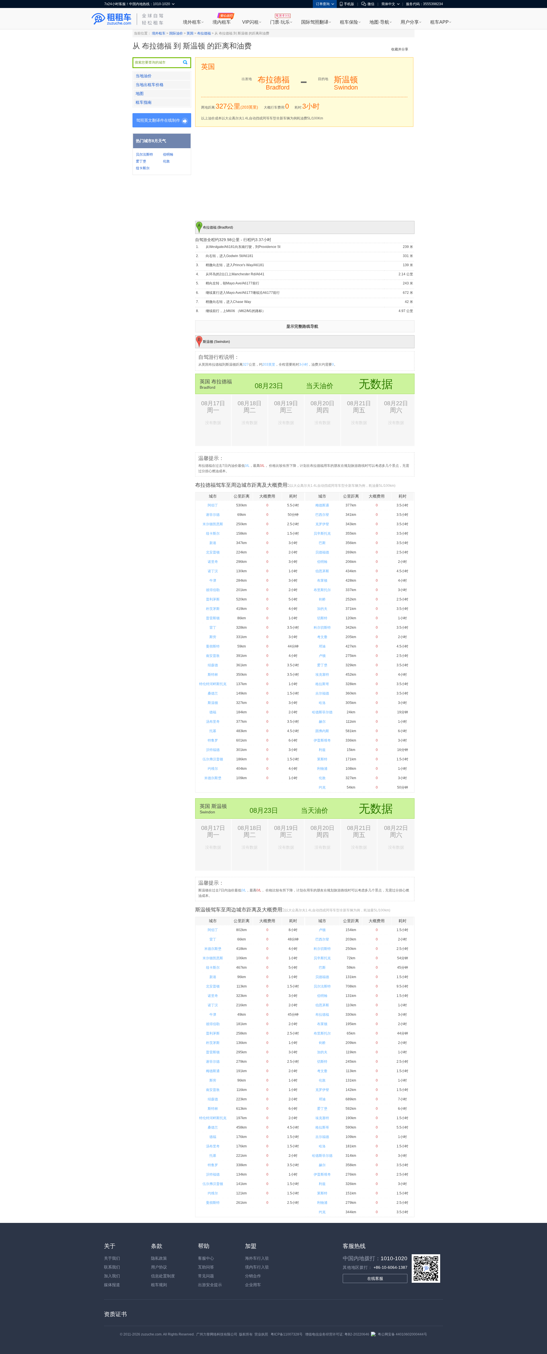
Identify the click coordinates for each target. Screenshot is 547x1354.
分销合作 (253, 1276)
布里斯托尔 (322, 590)
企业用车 (253, 1284)
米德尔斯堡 (212, 778)
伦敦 (166, 161)
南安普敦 (213, 656)
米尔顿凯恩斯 (213, 524)
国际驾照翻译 (314, 22)
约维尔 (213, 769)
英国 (190, 33)
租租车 (111, 19)
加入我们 (112, 1276)
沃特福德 (213, 750)
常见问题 (206, 1276)
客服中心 (206, 1258)
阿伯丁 (213, 505)
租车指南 (144, 102)
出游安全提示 (210, 1284)
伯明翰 (168, 154)
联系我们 (112, 1267)
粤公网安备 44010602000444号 (402, 1334)
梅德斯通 (322, 505)
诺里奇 (213, 562)
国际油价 (176, 33)
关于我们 (112, 1258)
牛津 (212, 581)
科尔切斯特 (322, 628)
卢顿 (322, 656)
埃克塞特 (322, 675)
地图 (140, 93)
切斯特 (322, 618)
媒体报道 (112, 1284)
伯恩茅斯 (322, 571)
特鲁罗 (213, 740)
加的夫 (322, 609)
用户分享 (410, 22)
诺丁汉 (213, 571)
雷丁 (212, 628)
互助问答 (206, 1267)
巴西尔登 (322, 515)
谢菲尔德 (213, 515)
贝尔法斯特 (144, 154)
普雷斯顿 (213, 618)
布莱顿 (322, 581)
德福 (212, 712)
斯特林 (213, 675)
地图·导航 (379, 22)
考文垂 (322, 637)
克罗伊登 (322, 524)
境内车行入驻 (257, 1267)
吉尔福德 (322, 693)
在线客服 (375, 1278)
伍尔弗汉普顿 (213, 759)
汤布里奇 (213, 722)
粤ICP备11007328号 (287, 1334)
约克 (322, 787)
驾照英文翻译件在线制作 (158, 120)
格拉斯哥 (322, 684)
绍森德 (213, 665)
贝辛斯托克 (322, 534)
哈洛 (322, 703)
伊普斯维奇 (322, 740)
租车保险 (349, 22)
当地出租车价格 (150, 84)
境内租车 (222, 22)
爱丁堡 (141, 161)
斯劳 (212, 637)
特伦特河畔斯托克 (212, 684)
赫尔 (322, 722)
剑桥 (322, 599)
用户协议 (159, 1267)
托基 (212, 731)
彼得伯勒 (213, 590)
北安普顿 (213, 552)
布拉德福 (204, 33)
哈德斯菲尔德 (322, 712)
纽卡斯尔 (143, 168)
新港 (212, 543)
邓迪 (322, 646)
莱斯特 (322, 759)
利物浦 (322, 769)
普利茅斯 (213, 599)
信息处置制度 (163, 1276)
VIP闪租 (250, 22)
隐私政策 (159, 1258)
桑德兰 (213, 693)
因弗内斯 (322, 731)
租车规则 (159, 1284)
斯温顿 (213, 703)
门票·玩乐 (280, 22)
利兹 (322, 750)
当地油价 (144, 76)
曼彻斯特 (213, 646)
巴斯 (322, 543)
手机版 (349, 4)
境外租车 (192, 22)
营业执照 (261, 1334)
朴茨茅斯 (213, 609)
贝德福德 (322, 552)
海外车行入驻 (257, 1258)
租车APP (439, 22)
